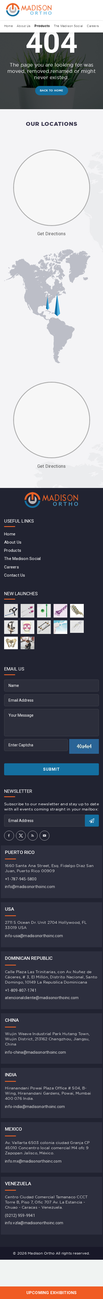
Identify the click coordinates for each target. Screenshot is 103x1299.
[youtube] (44, 836)
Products (42, 26)
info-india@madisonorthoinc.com (35, 1106)
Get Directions (51, 233)
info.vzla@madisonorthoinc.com (34, 1223)
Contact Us (14, 575)
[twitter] (21, 836)
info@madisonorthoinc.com (30, 886)
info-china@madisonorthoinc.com (35, 1052)
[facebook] (9, 836)
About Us (23, 26)
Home (8, 26)
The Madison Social (68, 26)
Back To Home (51, 90)
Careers (93, 26)
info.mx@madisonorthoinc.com (33, 1161)
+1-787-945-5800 (21, 879)
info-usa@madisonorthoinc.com (34, 936)
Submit (51, 769)
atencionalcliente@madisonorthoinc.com (42, 998)
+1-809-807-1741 (21, 990)
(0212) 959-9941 (20, 1215)
